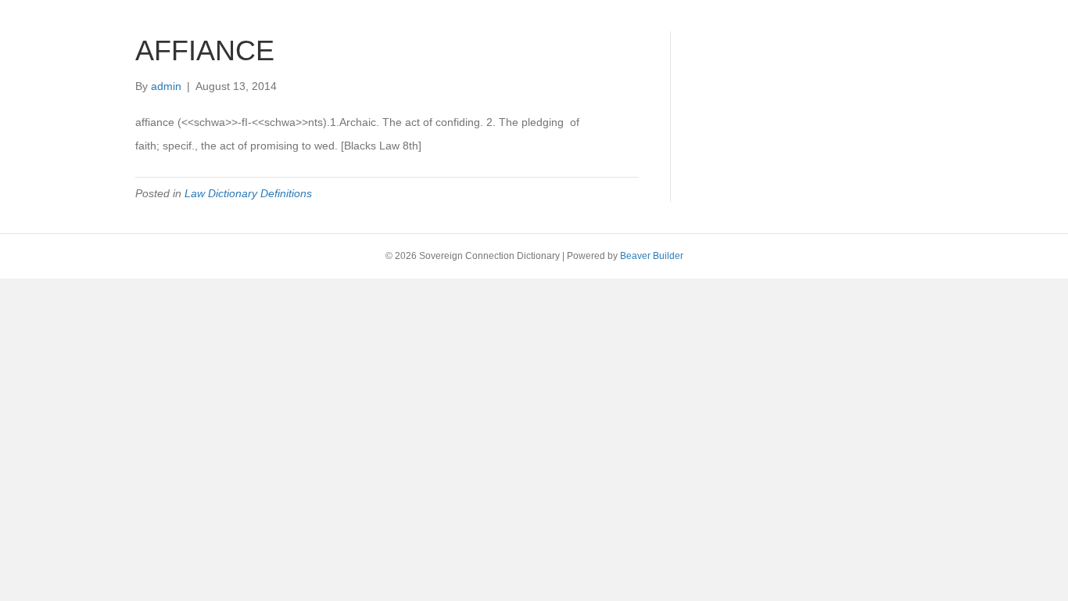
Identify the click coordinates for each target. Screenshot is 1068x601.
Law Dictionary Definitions (248, 193)
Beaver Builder (651, 255)
